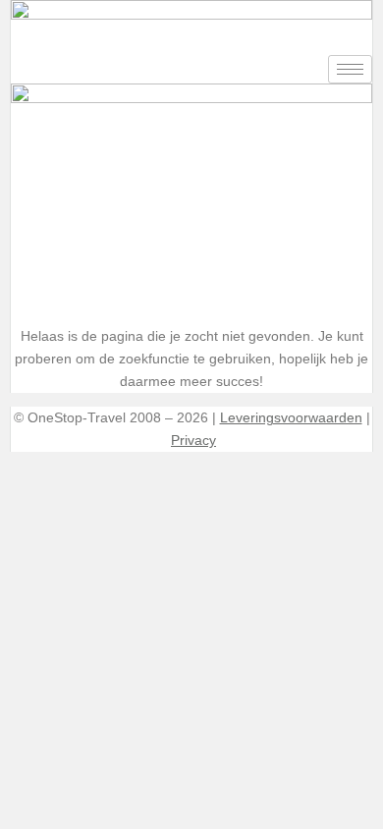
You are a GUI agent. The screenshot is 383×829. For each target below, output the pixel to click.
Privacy (193, 440)
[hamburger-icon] (350, 69)
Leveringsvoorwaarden (291, 418)
